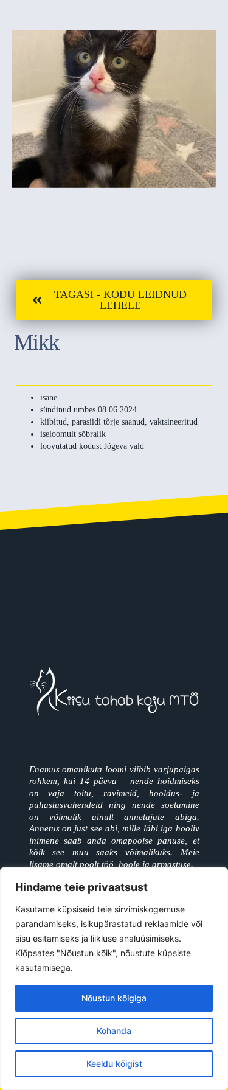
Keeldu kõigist (114, 1063)
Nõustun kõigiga (114, 998)
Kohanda (114, 1031)
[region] (114, 978)
